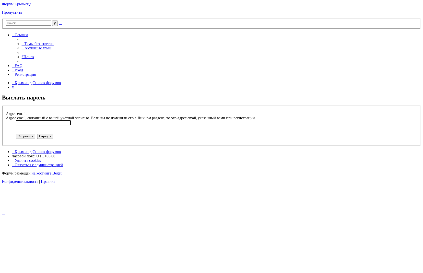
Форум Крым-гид (16, 4)
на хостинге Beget (46, 173)
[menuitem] (38, 44)
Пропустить (12, 12)
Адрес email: (16, 113)
